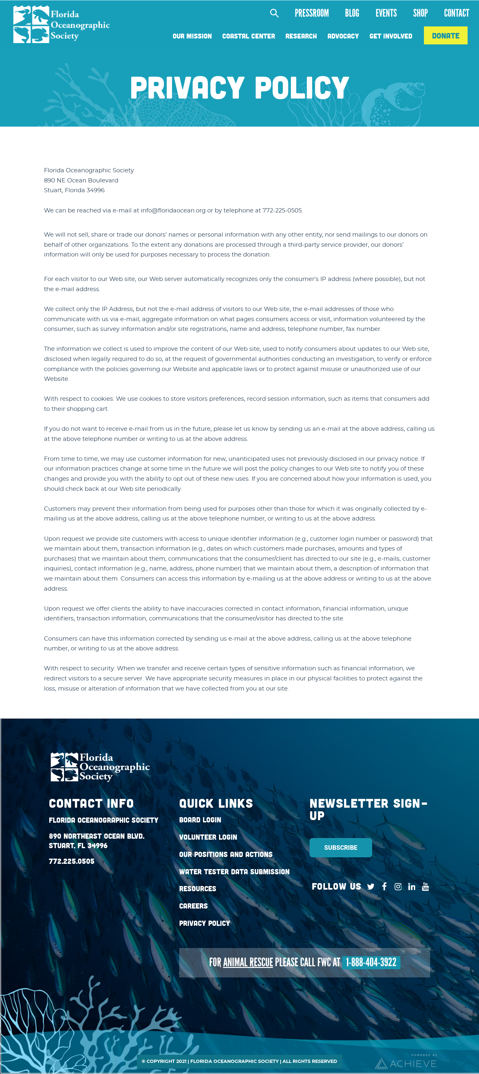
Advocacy (343, 36)
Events (386, 13)
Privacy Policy (204, 923)
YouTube (424, 886)
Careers (193, 906)
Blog (352, 13)
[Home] (61, 24)
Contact (456, 13)
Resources (197, 888)
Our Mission (192, 36)
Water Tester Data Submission (234, 871)
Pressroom (312, 13)
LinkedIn (410, 886)
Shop (420, 13)
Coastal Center (248, 36)
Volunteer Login (208, 837)
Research (301, 36)
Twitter (369, 886)
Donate (445, 35)
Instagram (396, 886)
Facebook (383, 886)
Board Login (200, 819)
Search (270, 13)
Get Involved (391, 36)
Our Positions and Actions (226, 854)
